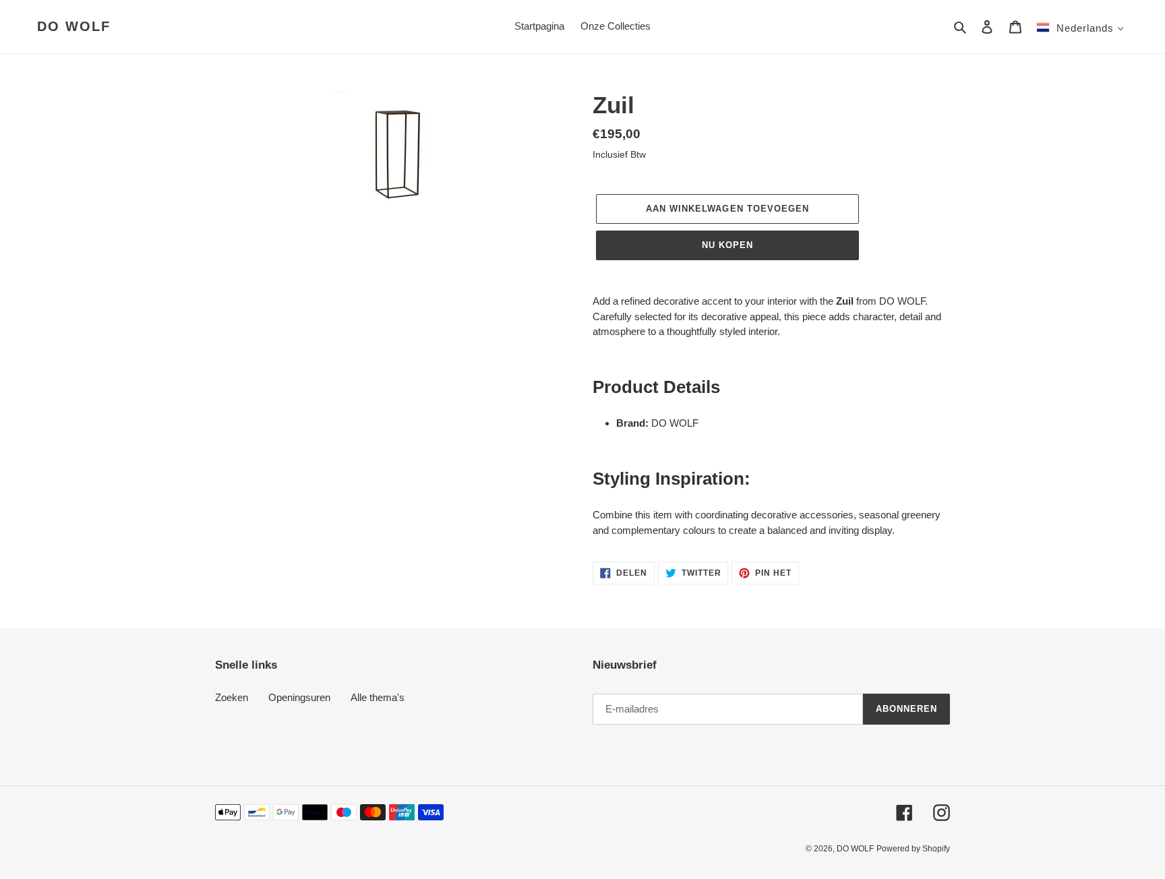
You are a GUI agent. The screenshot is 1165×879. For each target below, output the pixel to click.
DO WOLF (74, 26)
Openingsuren (299, 697)
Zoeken (231, 697)
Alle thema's (378, 697)
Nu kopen (727, 245)
